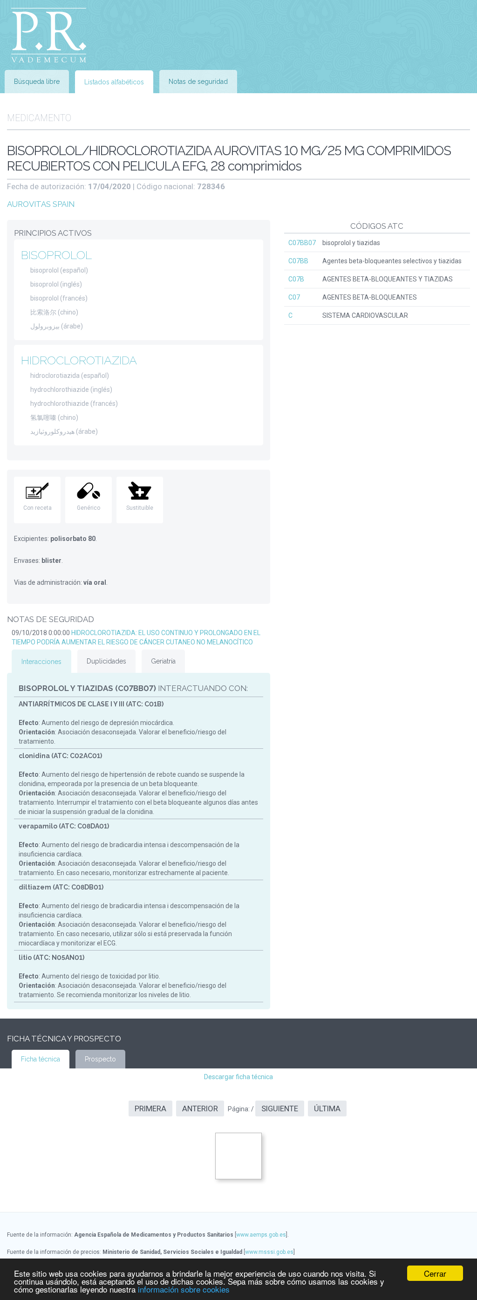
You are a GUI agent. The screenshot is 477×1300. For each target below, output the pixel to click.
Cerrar (435, 1273)
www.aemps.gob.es (261, 1235)
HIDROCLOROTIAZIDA (79, 360)
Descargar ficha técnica (238, 1077)
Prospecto (100, 1059)
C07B (296, 279)
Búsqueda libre (37, 81)
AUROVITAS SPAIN (41, 204)
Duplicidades (106, 661)
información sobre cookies (184, 1289)
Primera (150, 1108)
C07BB (298, 261)
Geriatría (163, 661)
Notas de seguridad (198, 81)
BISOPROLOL (56, 255)
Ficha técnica (40, 1059)
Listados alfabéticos (114, 82)
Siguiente (279, 1108)
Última (327, 1108)
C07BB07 (302, 242)
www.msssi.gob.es (269, 1252)
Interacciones (41, 661)
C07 (294, 297)
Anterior (200, 1108)
